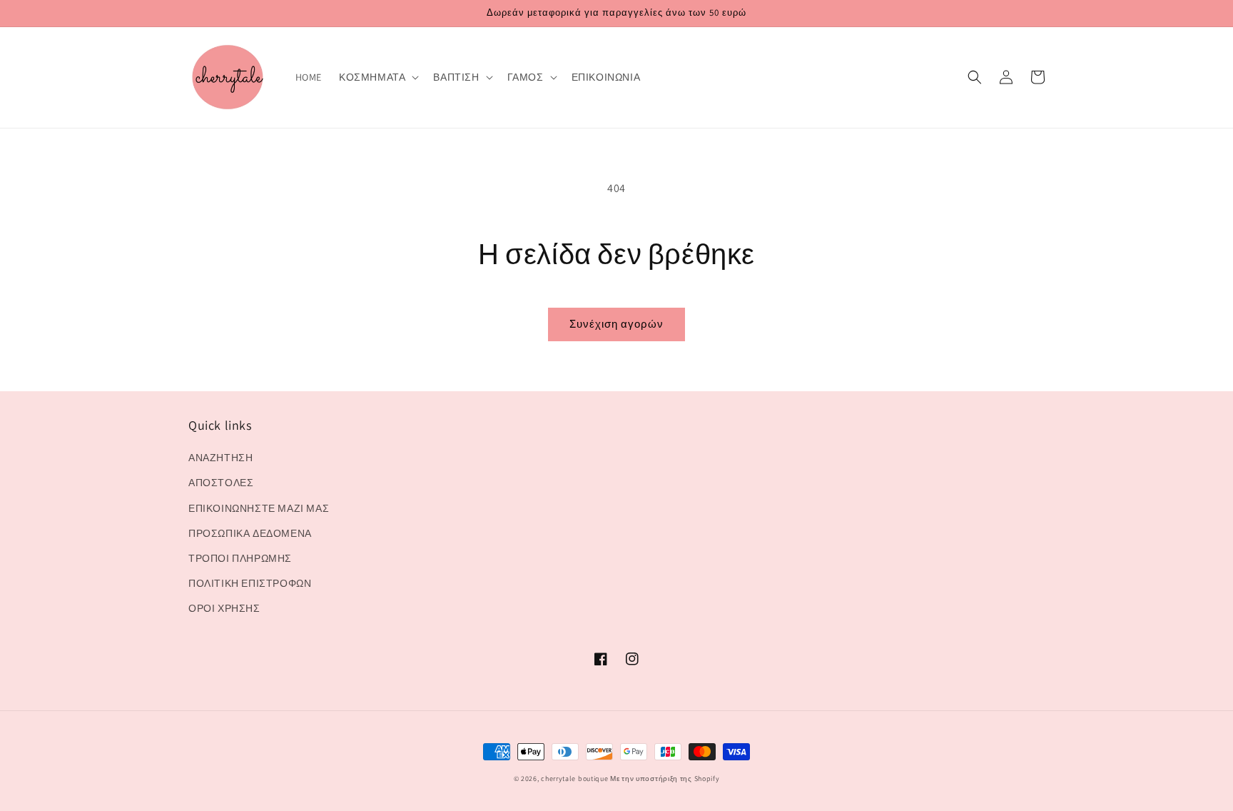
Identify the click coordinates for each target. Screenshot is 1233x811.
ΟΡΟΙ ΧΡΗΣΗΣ (224, 608)
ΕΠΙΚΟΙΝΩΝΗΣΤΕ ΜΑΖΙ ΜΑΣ (258, 508)
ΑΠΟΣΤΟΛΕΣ (220, 482)
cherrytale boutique (574, 778)
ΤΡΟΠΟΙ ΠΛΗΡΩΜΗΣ (240, 558)
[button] (377, 77)
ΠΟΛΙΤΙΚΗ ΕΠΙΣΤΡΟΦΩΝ (249, 583)
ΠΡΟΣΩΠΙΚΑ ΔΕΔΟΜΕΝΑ (250, 533)
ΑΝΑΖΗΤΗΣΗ (220, 457)
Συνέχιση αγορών (616, 324)
